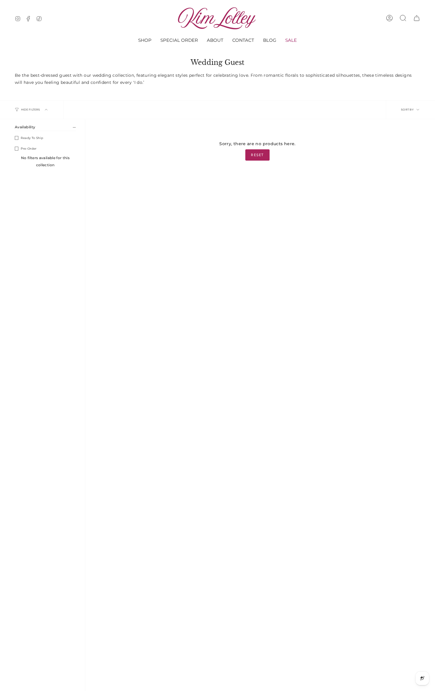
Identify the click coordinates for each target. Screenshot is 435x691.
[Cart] (416, 18)
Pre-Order (28, 149)
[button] (145, 40)
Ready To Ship (32, 138)
